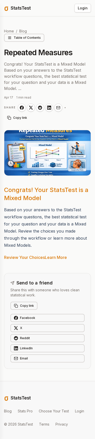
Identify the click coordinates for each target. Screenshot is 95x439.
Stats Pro (25, 411)
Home (9, 31)
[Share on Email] (58, 108)
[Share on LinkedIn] (49, 108)
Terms (44, 424)
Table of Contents (27, 38)
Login (83, 8)
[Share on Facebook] (22, 108)
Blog (23, 31)
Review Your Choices (24, 257)
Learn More (56, 257)
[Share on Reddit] (40, 108)
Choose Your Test (54, 411)
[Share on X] (31, 108)
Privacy (61, 424)
